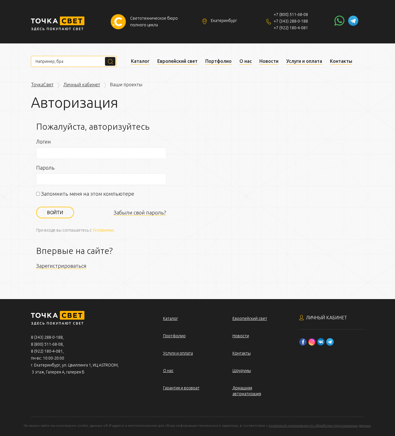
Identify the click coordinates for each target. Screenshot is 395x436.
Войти (55, 212)
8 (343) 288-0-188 (47, 337)
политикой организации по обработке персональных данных (320, 425)
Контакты (341, 61)
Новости (268, 61)
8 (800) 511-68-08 (47, 344)
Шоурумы (241, 370)
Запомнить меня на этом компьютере (87, 194)
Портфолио (218, 61)
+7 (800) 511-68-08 (291, 14)
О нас (245, 61)
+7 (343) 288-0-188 (291, 21)
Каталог (140, 61)
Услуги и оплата (304, 61)
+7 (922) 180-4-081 (291, 27)
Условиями (103, 230)
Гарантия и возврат (181, 388)
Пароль (45, 168)
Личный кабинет (81, 84)
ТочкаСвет (42, 84)
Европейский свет (177, 61)
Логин (43, 141)
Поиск (110, 61)
